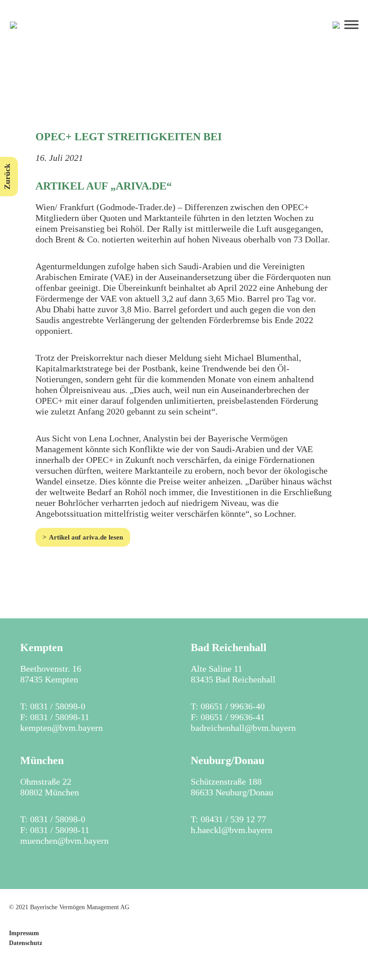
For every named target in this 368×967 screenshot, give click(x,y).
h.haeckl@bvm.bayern (231, 830)
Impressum (24, 933)
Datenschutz (25, 943)
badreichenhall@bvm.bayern (243, 728)
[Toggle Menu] (351, 24)
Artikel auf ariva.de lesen (86, 537)
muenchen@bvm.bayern (64, 841)
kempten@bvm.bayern (61, 728)
